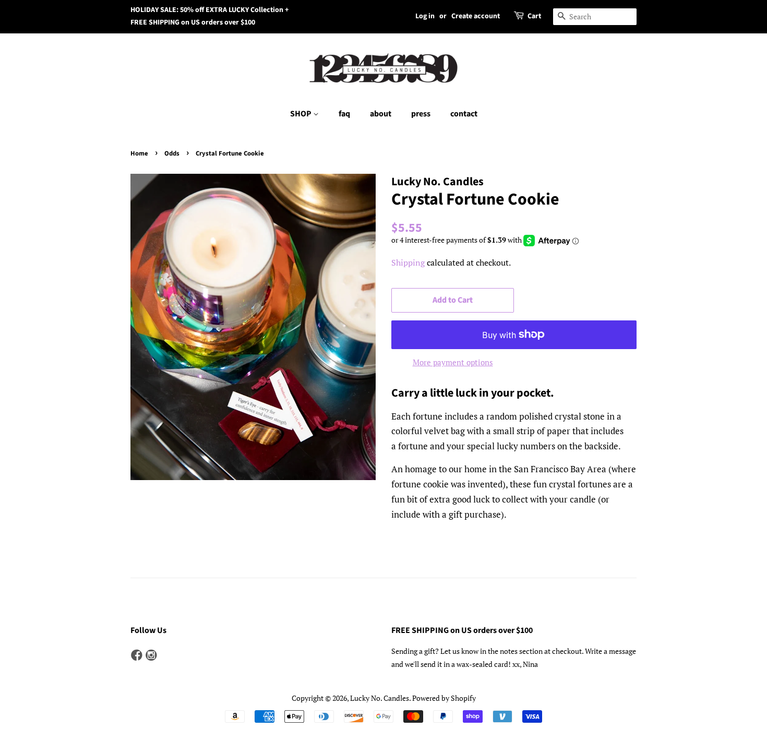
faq (344, 113)
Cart (534, 16)
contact (463, 113)
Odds (171, 153)
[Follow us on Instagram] (151, 655)
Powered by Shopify (444, 698)
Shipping (408, 262)
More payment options (453, 362)
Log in (425, 16)
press (420, 113)
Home (139, 153)
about (380, 113)
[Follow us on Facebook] (136, 655)
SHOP (301, 113)
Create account (475, 16)
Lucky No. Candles (379, 698)
